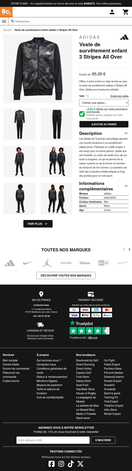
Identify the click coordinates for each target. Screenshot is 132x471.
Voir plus (35, 224)
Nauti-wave (83, 418)
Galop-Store (83, 381)
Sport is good (112, 393)
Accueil (7, 30)
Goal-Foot (82, 385)
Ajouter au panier (104, 124)
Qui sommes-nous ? (49, 360)
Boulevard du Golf (87, 360)
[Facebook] (51, 464)
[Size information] (87, 96)
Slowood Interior (114, 377)
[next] (129, 250)
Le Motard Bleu (85, 410)
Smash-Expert (112, 381)
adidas (90, 37)
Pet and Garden (113, 373)
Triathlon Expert (113, 405)
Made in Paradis (86, 414)
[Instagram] (61, 464)
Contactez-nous (41, 305)
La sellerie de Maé (87, 405)
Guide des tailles (120, 96)
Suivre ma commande (16, 368)
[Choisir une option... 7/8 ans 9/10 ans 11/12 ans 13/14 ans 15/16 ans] (104, 102)
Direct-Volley (84, 368)
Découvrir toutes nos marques (66, 275)
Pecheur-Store (113, 368)
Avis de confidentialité (50, 397)
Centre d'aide (11, 364)
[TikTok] (70, 464)
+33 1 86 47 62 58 (41, 315)
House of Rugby (86, 393)
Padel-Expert (112, 364)
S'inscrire (103, 440)
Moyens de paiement (49, 385)
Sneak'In (109, 385)
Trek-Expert (111, 401)
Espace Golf (83, 373)
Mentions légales (47, 381)
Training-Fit (111, 397)
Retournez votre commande (40, 338)
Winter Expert (112, 414)
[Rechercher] (12, 21)
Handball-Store (85, 389)
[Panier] (125, 12)
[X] (80, 464)
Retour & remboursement (52, 377)
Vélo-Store (110, 410)
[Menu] (4, 21)
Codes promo (11, 381)
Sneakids (110, 389)
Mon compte (10, 360)
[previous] (123, 250)
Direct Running (85, 364)
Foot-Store (82, 377)
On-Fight (109, 360)
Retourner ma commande (11, 375)
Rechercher (22, 21)
